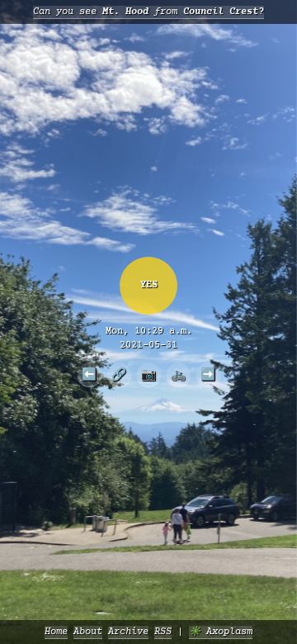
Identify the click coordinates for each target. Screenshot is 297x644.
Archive (128, 632)
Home (56, 632)
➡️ (207, 374)
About (87, 632)
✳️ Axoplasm (220, 632)
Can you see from (148, 12)
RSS (163, 632)
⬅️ (89, 374)
